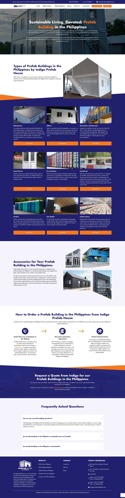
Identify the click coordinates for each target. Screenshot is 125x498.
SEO (60, 492)
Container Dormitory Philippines (46, 473)
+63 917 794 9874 (99, 477)
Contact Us (66, 464)
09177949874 (74, 2)
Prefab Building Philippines (45, 467)
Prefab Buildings (60, 6)
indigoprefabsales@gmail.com (106, 2)
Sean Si (87, 492)
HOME (38, 6)
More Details (29, 143)
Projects (77, 6)
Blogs (69, 6)
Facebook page (59, 387)
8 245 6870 (93, 474)
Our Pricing (86, 6)
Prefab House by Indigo (51, 492)
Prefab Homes (47, 6)
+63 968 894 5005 (98, 479)
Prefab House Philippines (44, 464)
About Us (65, 467)
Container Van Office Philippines (46, 476)
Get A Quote (96, 6)
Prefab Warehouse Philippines (45, 470)
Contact (107, 6)
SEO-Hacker (66, 492)
